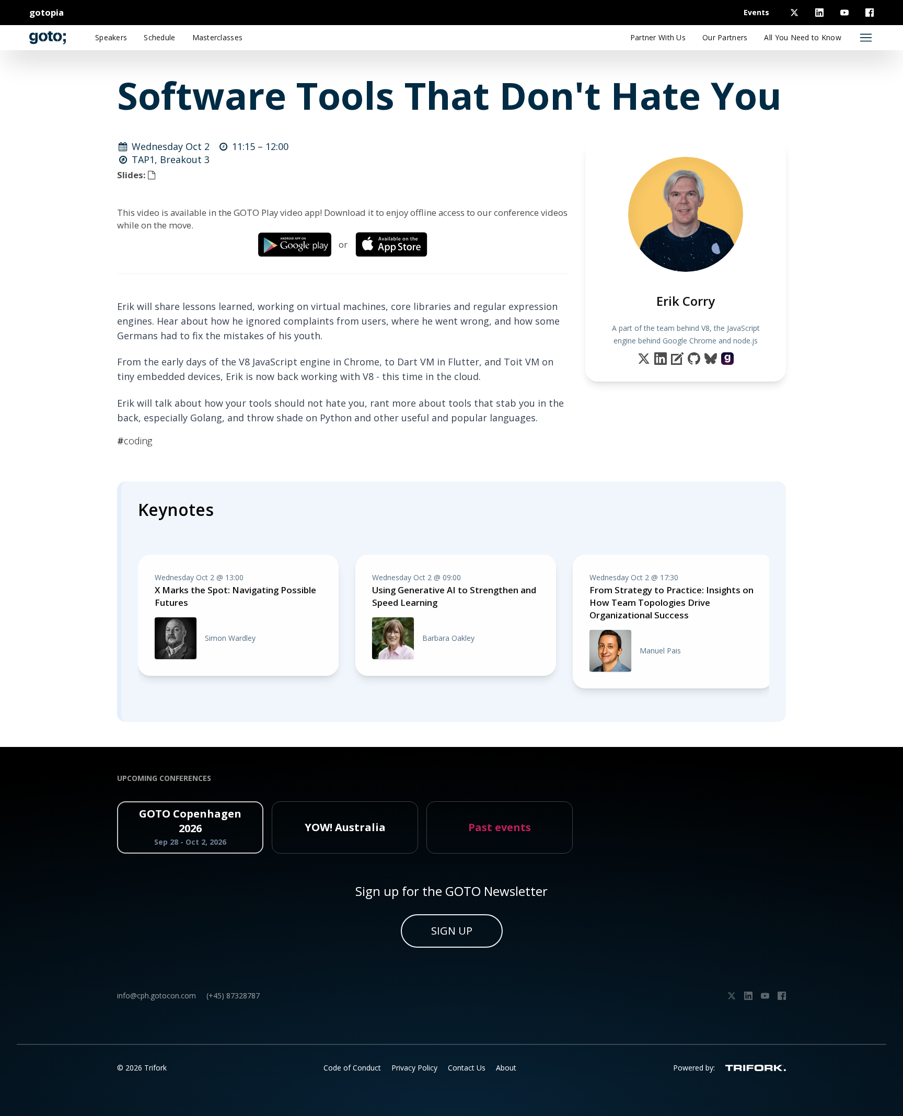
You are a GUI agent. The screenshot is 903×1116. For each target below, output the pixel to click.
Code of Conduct (352, 1068)
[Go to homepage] (47, 37)
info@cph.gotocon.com (156, 995)
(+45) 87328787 (233, 995)
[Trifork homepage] (755, 1068)
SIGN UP (451, 931)
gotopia (46, 12)
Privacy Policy (414, 1068)
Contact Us (466, 1068)
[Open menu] (866, 37)
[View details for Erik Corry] (727, 358)
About (506, 1068)
